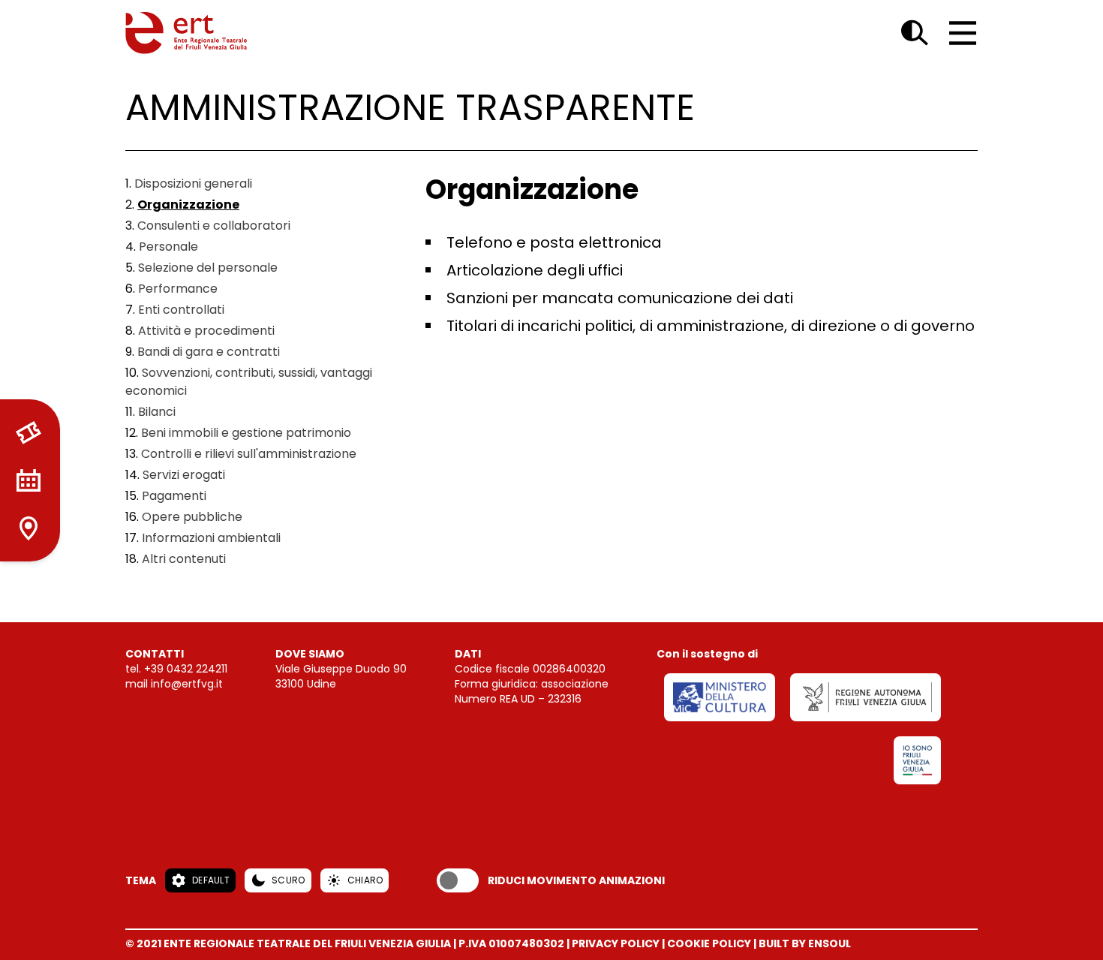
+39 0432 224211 (185, 668)
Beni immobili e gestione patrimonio (246, 432)
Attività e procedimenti (206, 330)
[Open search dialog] (915, 33)
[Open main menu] (963, 33)
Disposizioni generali (193, 183)
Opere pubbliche (192, 516)
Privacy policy (616, 943)
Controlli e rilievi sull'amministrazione (248, 453)
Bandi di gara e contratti (208, 351)
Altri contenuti (184, 558)
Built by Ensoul (805, 943)
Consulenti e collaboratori (213, 225)
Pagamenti (174, 495)
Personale (168, 246)
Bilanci (157, 411)
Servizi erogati (184, 474)
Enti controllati (181, 309)
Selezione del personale (208, 267)
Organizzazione (188, 204)
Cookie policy (709, 943)
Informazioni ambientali (211, 537)
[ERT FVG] (186, 33)
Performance (178, 288)
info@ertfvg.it (187, 683)
